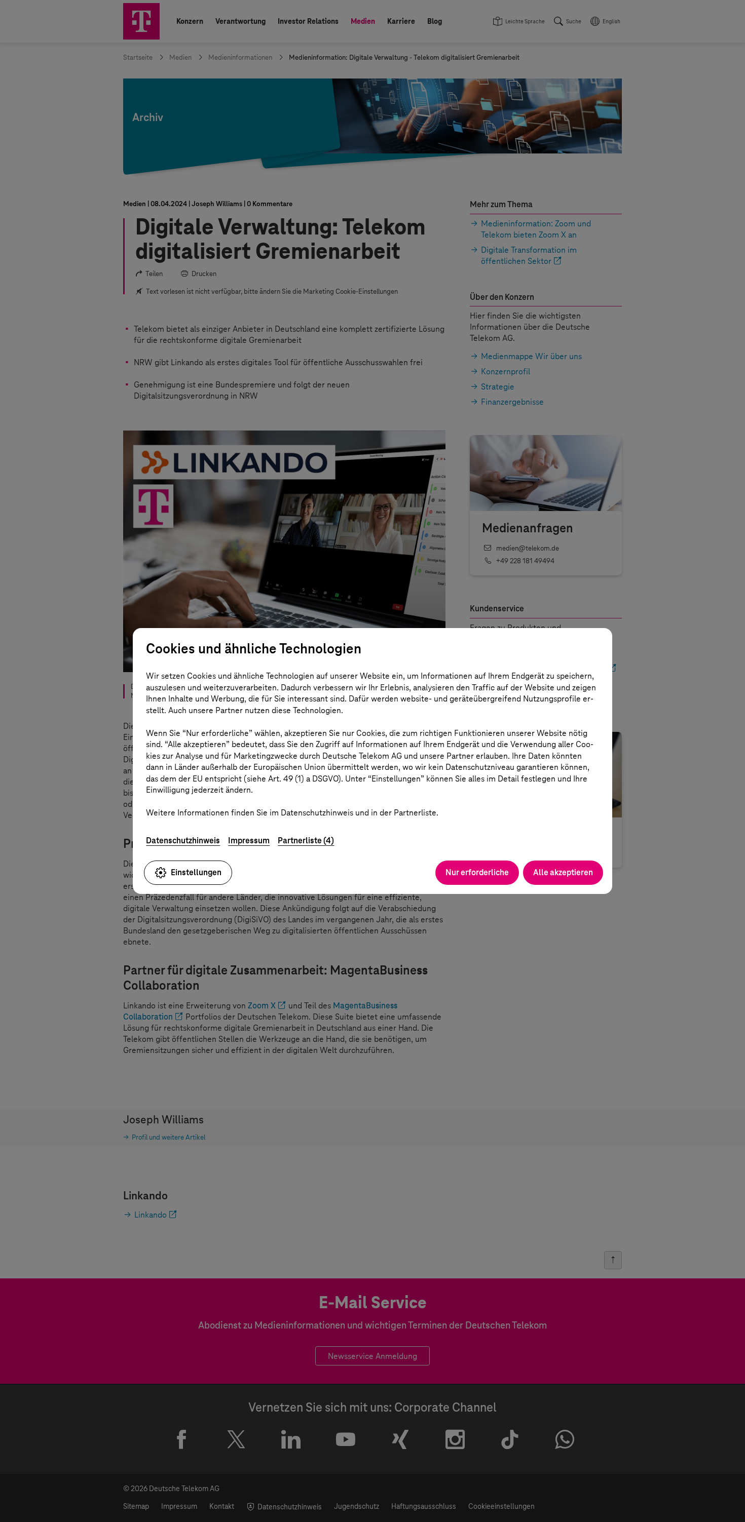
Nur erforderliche (477, 872)
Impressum (249, 840)
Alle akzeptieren (563, 872)
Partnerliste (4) (306, 840)
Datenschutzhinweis (183, 840)
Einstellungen (196, 872)
